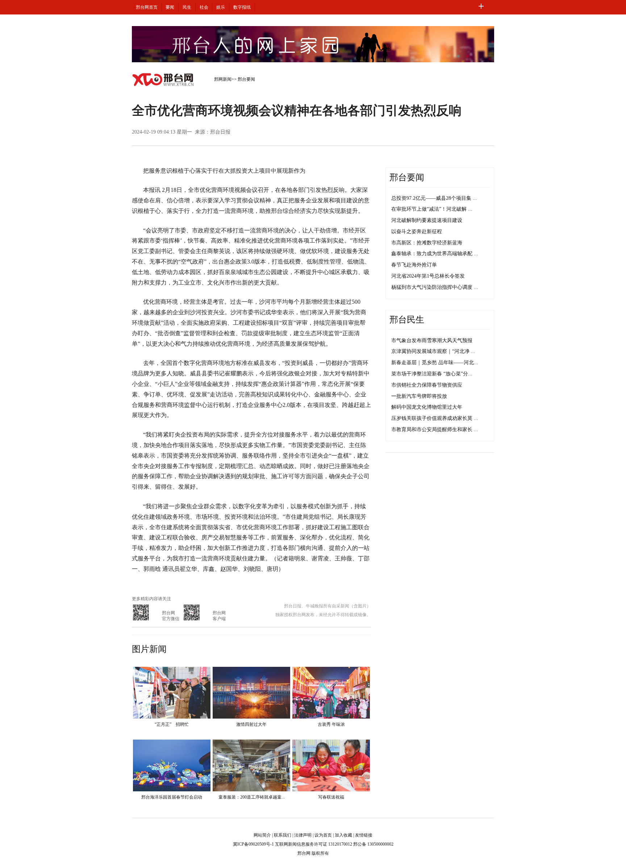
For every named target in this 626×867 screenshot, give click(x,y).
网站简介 (262, 835)
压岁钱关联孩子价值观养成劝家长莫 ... (434, 418)
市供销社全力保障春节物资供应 (426, 385)
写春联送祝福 (331, 797)
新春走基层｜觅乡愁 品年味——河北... (434, 362)
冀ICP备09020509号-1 (253, 844)
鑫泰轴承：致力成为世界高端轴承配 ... (434, 253)
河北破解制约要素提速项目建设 (426, 220)
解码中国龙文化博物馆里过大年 (426, 407)
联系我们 (282, 835)
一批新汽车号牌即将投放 (419, 396)
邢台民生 (406, 319)
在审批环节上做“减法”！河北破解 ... (431, 209)
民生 (187, 7)
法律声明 (303, 835)
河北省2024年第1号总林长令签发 (428, 276)
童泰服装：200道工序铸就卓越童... (251, 797)
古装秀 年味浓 (331, 724)
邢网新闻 (222, 79)
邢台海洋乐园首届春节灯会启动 (171, 797)
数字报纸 (242, 7)
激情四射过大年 (251, 724)
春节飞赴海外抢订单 (414, 265)
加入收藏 (343, 835)
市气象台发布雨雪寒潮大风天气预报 (431, 340)
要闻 (170, 7)
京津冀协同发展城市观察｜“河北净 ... (433, 351)
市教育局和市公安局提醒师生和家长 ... (434, 429)
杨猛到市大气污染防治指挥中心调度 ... (434, 287)
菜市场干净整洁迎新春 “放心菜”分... (431, 373)
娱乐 (220, 7)
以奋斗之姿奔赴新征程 (416, 231)
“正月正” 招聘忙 (172, 724)
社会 (204, 7)
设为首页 (323, 835)
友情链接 (363, 835)
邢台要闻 (246, 79)
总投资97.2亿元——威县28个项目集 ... (434, 198)
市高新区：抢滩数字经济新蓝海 (426, 242)
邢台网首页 (147, 7)
